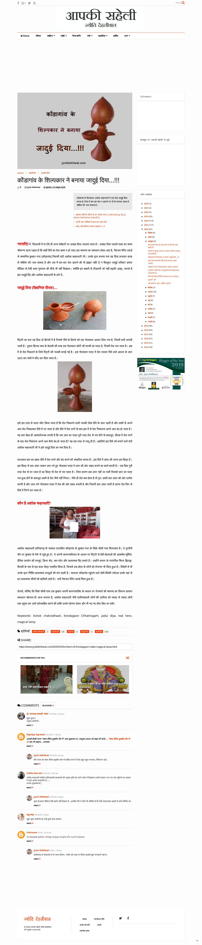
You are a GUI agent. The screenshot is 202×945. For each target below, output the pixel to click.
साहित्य (50, 36)
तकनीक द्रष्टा (84, 930)
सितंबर (150, 287)
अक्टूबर (151, 241)
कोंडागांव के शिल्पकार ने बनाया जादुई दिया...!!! (163, 257)
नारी (88, 36)
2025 (146, 208)
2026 (146, 204)
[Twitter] (29, 3)
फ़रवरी (150, 317)
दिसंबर (150, 233)
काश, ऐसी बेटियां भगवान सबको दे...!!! (90, 226)
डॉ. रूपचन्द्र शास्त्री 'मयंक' (38, 713)
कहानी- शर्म (152, 280)
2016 (146, 339)
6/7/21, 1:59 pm (56, 850)
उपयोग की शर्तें (84, 925)
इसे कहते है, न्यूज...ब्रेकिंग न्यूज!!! (159, 283)
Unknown (32, 832)
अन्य (126, 36)
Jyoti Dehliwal (41, 755)
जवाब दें (29, 725)
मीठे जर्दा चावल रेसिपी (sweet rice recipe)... (164, 276)
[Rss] (34, 3)
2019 (146, 326)
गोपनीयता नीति (99, 919)
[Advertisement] (101, 66)
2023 (146, 216)
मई (149, 304)
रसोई (63, 36)
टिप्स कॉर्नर (76, 36)
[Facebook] (18, 3)
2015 (146, 343)
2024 (146, 212)
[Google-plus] (23, 3)
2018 (146, 330)
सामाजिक (101, 36)
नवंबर (150, 237)
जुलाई (150, 296)
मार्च (149, 313)
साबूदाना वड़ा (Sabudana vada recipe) (163, 267)
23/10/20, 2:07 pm (57, 755)
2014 (146, 347)
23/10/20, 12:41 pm (50, 773)
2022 (146, 221)
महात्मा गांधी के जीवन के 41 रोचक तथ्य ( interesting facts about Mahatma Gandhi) (100, 216)
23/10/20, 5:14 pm (42, 815)
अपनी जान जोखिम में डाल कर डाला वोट (91, 221)
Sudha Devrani (34, 773)
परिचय (38, 36)
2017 (146, 334)
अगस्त (150, 292)
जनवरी (150, 322)
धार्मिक (115, 36)
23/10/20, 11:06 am (56, 714)
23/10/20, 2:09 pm (57, 797)
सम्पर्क (99, 925)
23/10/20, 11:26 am (53, 735)
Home (26, 36)
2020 (146, 229)
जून (149, 300)
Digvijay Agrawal (36, 734)
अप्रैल (150, 309)
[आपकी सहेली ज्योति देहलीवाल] (101, 28)
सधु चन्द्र (30, 814)
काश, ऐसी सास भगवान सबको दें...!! (39, 687)
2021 (146, 225)
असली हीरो (45, 172)
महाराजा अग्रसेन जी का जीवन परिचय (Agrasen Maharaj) (102, 685)
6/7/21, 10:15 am (44, 833)
